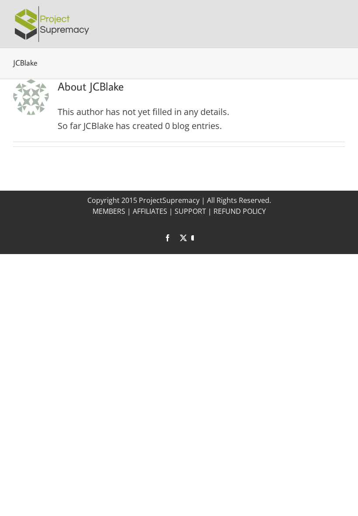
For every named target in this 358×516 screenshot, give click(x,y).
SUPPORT (190, 211)
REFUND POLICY (239, 211)
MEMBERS (109, 211)
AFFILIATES (150, 211)
